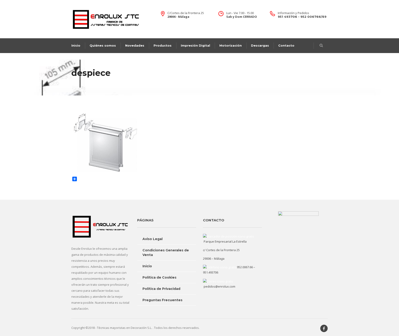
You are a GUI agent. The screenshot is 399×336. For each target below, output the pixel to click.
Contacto (286, 45)
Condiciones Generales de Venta (165, 252)
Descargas (260, 45)
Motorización (230, 45)
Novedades (134, 45)
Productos (163, 45)
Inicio (75, 45)
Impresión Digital (195, 45)
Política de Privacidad (161, 289)
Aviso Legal (152, 239)
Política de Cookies (159, 277)
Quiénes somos (103, 45)
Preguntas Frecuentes (162, 300)
